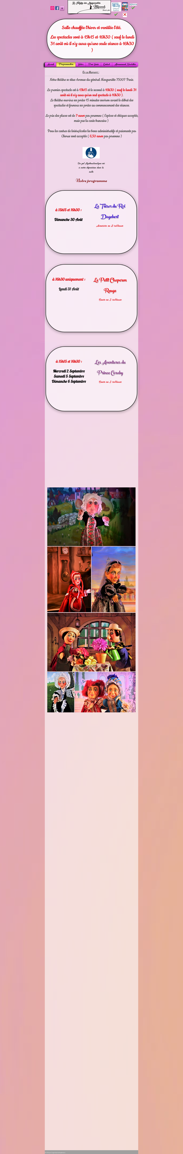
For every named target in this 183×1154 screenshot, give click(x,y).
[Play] (62, 8)
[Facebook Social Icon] (57, 8)
